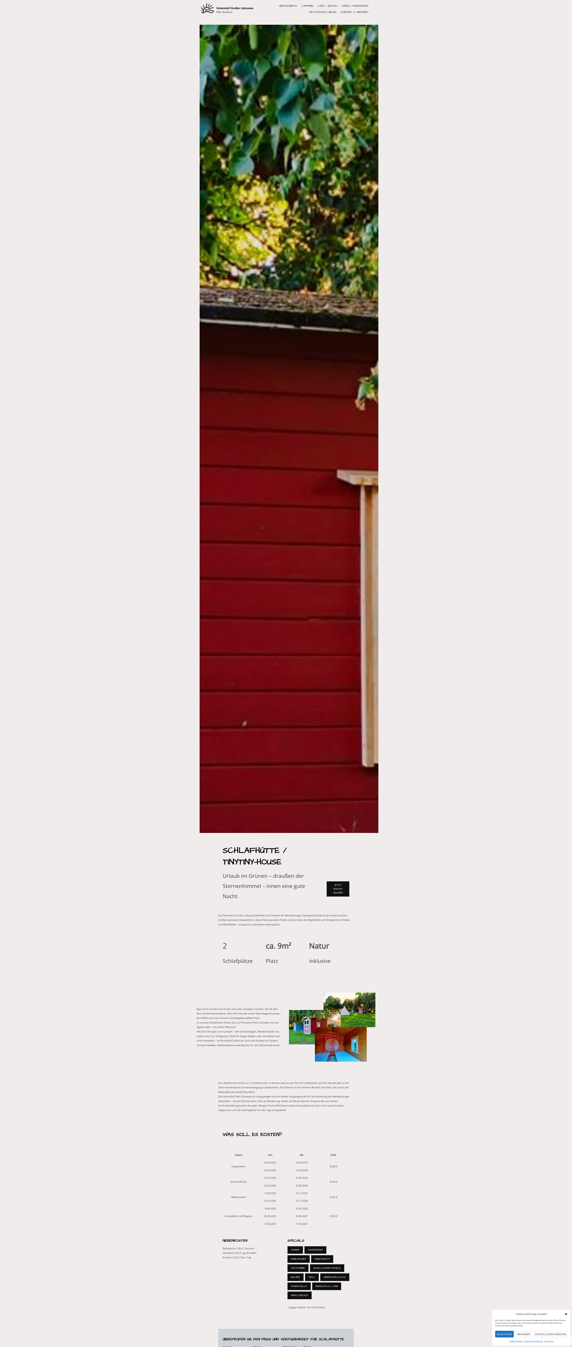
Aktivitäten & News (322, 12)
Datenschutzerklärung (533, 1341)
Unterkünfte (288, 6)
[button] (566, 1314)
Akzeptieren (504, 1334)
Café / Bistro (328, 6)
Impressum (549, 1341)
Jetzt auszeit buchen (338, 888)
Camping (307, 6)
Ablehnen (523, 1334)
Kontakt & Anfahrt (355, 12)
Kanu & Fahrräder (355, 6)
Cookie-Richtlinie (516, 1341)
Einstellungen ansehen (550, 1334)
